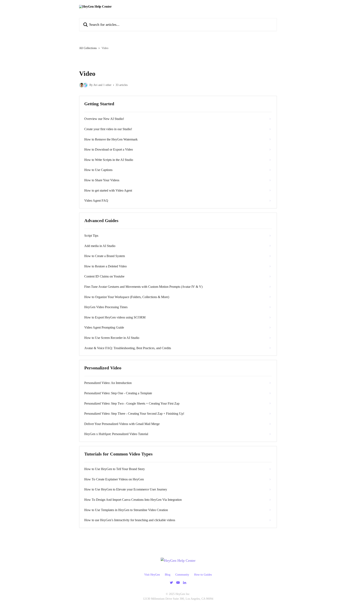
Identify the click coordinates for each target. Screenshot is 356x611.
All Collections (88, 48)
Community (182, 574)
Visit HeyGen (152, 574)
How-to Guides (203, 574)
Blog (167, 574)
